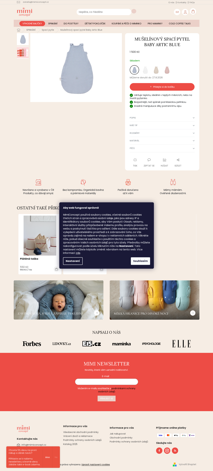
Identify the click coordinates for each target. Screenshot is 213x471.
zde (78, 253)
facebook (159, 450)
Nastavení (73, 261)
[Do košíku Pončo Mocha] (101, 269)
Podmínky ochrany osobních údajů (82, 440)
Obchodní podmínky (121, 437)
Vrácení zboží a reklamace (78, 436)
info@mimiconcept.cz (34, 444)
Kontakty (182, 2)
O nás (171, 2)
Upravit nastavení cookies (96, 464)
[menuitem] (32, 23)
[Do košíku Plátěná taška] (56, 269)
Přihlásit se (106, 398)
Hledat (133, 11)
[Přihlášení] (185, 12)
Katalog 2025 (70, 444)
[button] (162, 117)
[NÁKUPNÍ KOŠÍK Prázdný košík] (193, 11)
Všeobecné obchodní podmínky (81, 432)
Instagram (166, 450)
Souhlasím (140, 261)
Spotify (175, 450)
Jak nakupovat (118, 433)
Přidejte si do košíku (164, 86)
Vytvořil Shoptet (187, 464)
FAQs (192, 2)
